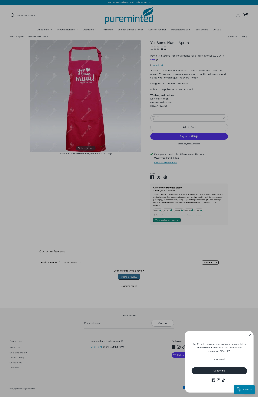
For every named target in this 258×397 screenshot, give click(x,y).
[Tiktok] (223, 380)
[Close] (249, 335)
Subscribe (219, 371)
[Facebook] (213, 380)
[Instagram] (218, 380)
